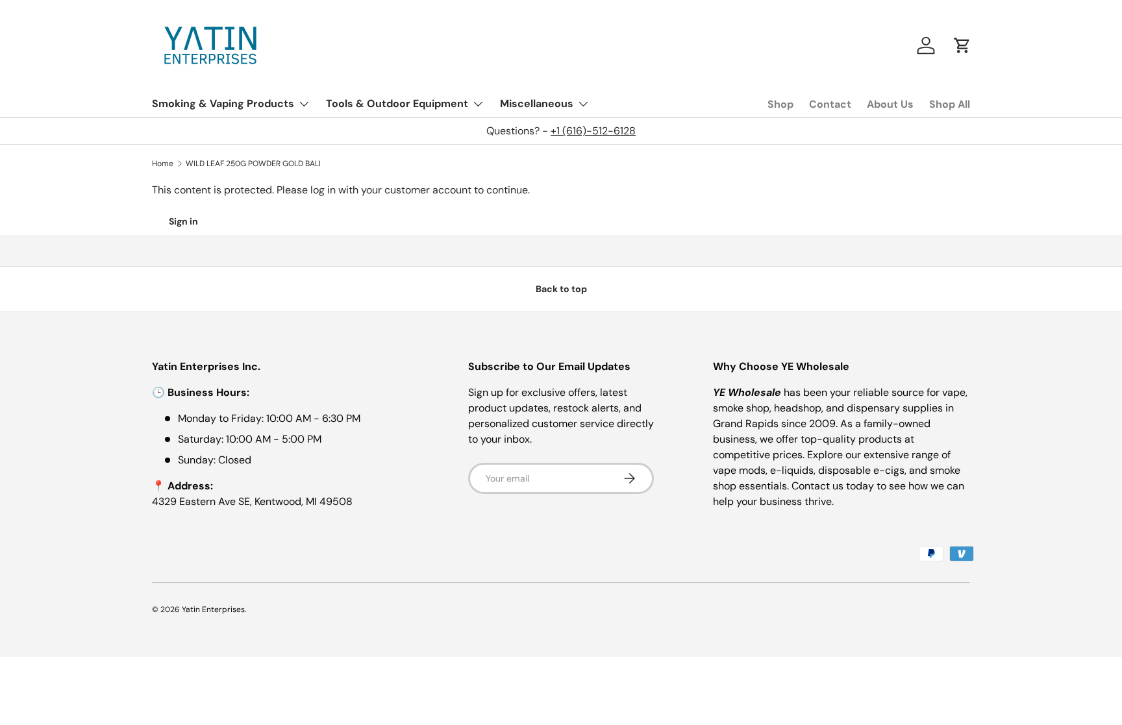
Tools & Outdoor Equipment (397, 103)
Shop (780, 104)
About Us (890, 104)
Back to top (561, 289)
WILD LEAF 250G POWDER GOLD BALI (253, 163)
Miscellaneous (536, 103)
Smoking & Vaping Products (223, 103)
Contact (830, 104)
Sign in (183, 221)
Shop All (949, 104)
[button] (962, 45)
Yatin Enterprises (213, 609)
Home (162, 163)
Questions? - (561, 131)
